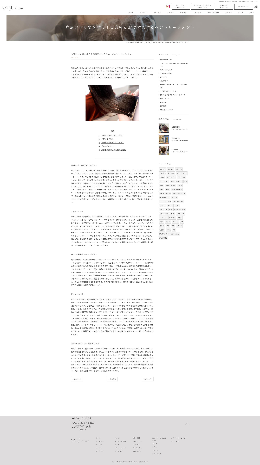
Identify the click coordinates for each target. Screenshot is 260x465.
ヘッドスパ (162, 205)
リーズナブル (181, 177)
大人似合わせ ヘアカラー (168, 91)
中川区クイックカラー (179, 193)
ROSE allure (180, 6)
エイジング (172, 218)
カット (170, 205)
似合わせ (161, 226)
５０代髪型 (162, 173)
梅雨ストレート (165, 98)
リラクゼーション (182, 173)
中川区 (180, 218)
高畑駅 (161, 189)
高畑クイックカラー (165, 193)
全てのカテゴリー (166, 59)
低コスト (174, 197)
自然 (168, 226)
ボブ (181, 222)
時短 (185, 181)
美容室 (161, 222)
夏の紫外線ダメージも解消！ (112, 142)
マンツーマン (180, 213)
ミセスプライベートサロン (166, 213)
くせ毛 (169, 230)
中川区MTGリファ (164, 197)
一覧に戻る (112, 379)
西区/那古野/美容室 (179, 209)
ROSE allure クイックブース (202, 6)
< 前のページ (77, 379)
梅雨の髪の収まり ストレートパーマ (172, 95)
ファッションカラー (176, 181)
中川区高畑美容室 (178, 201)
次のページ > (148, 379)
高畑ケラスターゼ (177, 189)
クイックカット (163, 181)
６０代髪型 (171, 173)
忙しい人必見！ (107, 146)
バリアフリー (164, 81)
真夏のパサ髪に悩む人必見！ (112, 135)
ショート (175, 222)
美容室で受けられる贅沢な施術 (113, 149)
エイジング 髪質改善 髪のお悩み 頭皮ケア (174, 64)
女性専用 (161, 177)
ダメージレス (163, 209)
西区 (170, 209)
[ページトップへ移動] (187, 424)
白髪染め (163, 102)
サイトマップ (176, 441)
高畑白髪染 (162, 169)
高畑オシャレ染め (171, 185)
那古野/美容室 (163, 238)
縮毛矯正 (163, 106)
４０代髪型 (179, 169)
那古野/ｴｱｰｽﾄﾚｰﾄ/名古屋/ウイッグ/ (169, 234)
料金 (173, 226)
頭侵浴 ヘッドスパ (166, 110)
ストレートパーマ (166, 73)
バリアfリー (164, 77)
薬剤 (174, 230)
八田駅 (180, 185)
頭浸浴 (161, 185)
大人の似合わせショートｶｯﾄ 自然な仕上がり (173, 86)
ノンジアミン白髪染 (165, 201)
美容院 (167, 189)
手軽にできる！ (107, 139)
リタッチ (179, 226)
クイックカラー (171, 177)
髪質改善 (170, 169)
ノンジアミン (163, 218)
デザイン (168, 222)
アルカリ (176, 205)
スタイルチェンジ (166, 70)
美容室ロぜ (224, 6)
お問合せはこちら (243, 6)
